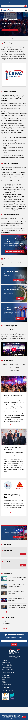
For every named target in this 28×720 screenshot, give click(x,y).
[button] (26, 10)
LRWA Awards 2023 (8, 365)
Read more (7, 425)
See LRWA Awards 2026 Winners (10, 30)
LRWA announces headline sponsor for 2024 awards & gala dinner (13, 495)
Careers (14, 2)
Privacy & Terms (6, 684)
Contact (24, 2)
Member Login (8, 2)
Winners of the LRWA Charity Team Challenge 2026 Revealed (17, 585)
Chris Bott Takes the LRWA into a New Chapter (16, 592)
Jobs (3, 679)
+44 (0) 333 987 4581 (7, 669)
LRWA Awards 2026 (14, 370)
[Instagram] (9, 690)
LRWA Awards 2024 (20, 365)
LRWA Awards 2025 (14, 367)
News (19, 2)
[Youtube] (6, 690)
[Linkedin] (12, 690)
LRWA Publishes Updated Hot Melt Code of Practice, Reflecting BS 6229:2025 (17, 579)
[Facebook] (3, 690)
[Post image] (13, 384)
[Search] (25, 6)
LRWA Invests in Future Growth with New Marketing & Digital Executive (17, 606)
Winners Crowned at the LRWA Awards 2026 (16, 599)
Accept (23, 716)
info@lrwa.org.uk (9, 672)
